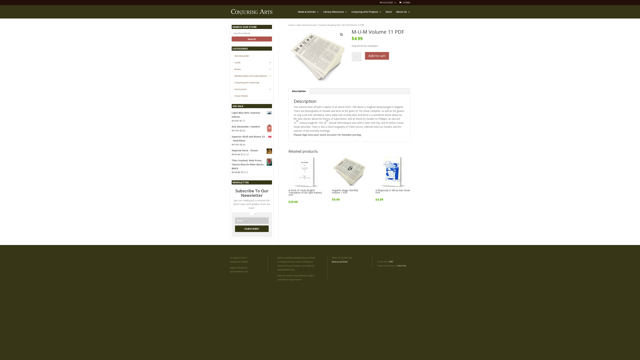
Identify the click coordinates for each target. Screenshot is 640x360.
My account (386, 3)
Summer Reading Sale (329, 25)
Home (291, 25)
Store (389, 12)
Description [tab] (299, 91)
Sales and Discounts (306, 25)
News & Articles (307, 12)
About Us (401, 12)
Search (252, 39)
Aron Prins (402, 265)
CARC (391, 261)
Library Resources (333, 12)
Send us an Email (339, 261)
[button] (341, 35)
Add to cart (377, 56)
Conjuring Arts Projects (365, 12)
